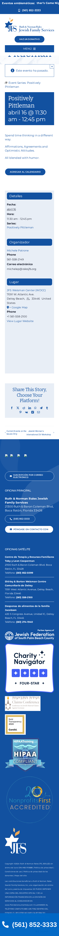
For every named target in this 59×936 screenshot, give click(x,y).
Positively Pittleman (20, 227)
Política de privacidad (43, 868)
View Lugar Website (20, 321)
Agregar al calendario (25, 172)
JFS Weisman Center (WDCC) (26, 290)
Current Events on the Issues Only (17, 432)
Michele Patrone (18, 250)
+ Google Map (18, 307)
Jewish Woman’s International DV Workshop (39, 433)
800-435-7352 (30, 909)
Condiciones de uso (13, 872)
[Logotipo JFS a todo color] (29, 18)
